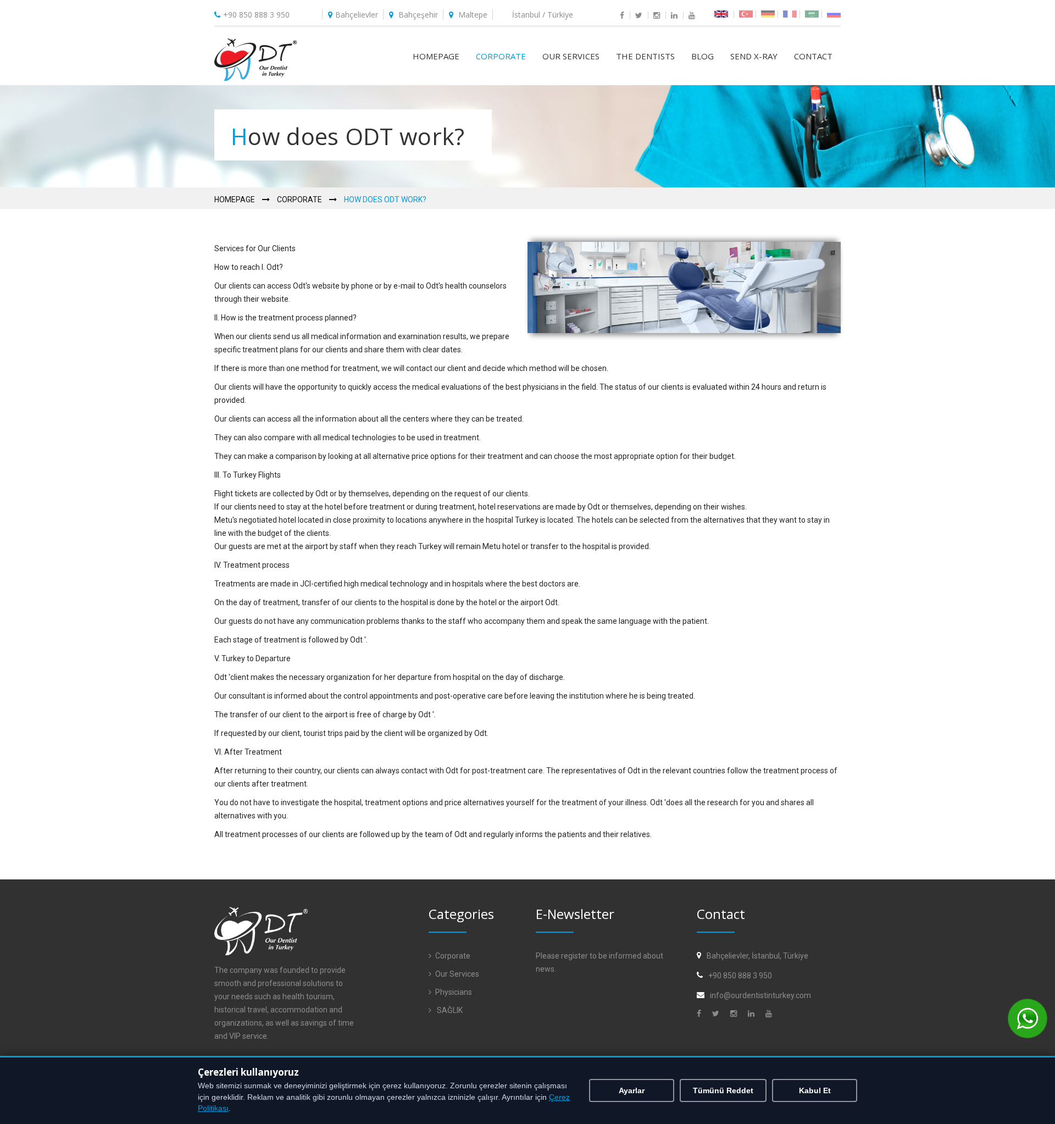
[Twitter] (717, 1013)
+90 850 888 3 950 (256, 14)
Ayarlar (632, 1090)
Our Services (570, 56)
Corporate (501, 56)
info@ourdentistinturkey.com (760, 995)
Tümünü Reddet (723, 1090)
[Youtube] (770, 1013)
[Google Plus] (735, 1013)
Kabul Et (815, 1090)
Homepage (436, 56)
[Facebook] (701, 1013)
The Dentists (645, 56)
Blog (702, 56)
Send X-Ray (754, 56)
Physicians (453, 992)
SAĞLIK (449, 1010)
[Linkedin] (753, 1013)
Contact (813, 56)
